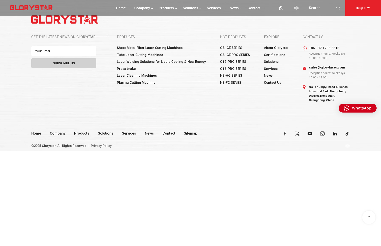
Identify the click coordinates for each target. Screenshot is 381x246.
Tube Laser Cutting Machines (140, 55)
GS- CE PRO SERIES (235, 55)
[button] (358, 108)
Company (142, 8)
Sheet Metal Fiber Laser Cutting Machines (150, 48)
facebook (285, 133)
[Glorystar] (31, 7)
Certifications (274, 55)
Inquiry (363, 8)
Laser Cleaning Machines (137, 76)
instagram (322, 133)
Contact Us (272, 83)
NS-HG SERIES (231, 76)
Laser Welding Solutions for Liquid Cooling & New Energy (161, 62)
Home (121, 8)
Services (214, 8)
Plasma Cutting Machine (136, 83)
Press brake (126, 69)
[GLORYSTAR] (64, 19)
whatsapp (281, 8)
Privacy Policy (101, 146)
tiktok (347, 133)
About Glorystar (276, 48)
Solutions (190, 8)
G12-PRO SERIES (233, 62)
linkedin (334, 133)
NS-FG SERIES (230, 83)
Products (166, 8)
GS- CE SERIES (231, 48)
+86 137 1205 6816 (324, 48)
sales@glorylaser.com (327, 67)
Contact (254, 8)
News (234, 8)
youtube (310, 133)
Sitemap (190, 133)
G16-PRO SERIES (233, 69)
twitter (297, 133)
